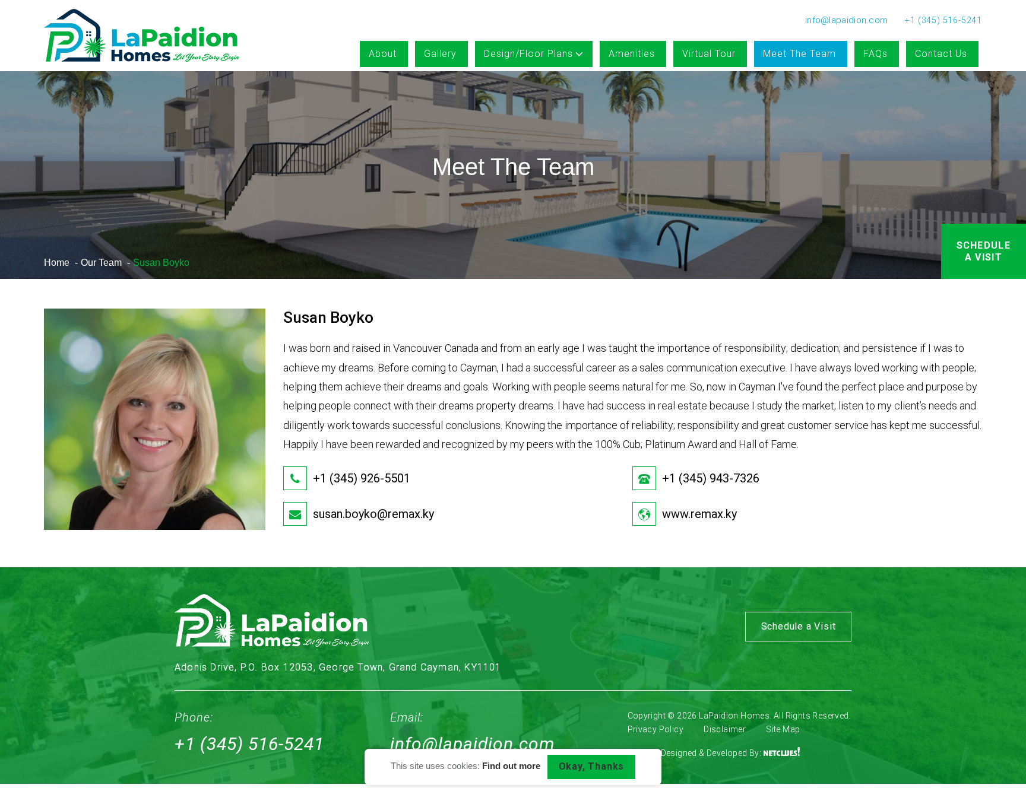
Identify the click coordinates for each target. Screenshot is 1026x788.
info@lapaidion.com (472, 744)
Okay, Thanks (592, 766)
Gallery (440, 53)
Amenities (632, 53)
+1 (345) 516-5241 (249, 744)
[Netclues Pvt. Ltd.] (782, 753)
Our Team (101, 263)
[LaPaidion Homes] (141, 37)
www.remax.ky (699, 514)
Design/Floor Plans (528, 53)
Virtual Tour (709, 53)
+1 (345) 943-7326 (710, 478)
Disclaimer (725, 729)
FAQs (875, 53)
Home (56, 263)
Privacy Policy (656, 729)
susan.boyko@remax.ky (373, 514)
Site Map (783, 729)
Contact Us (941, 53)
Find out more (511, 766)
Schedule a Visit (984, 251)
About (383, 53)
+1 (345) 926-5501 (361, 478)
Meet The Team (799, 53)
